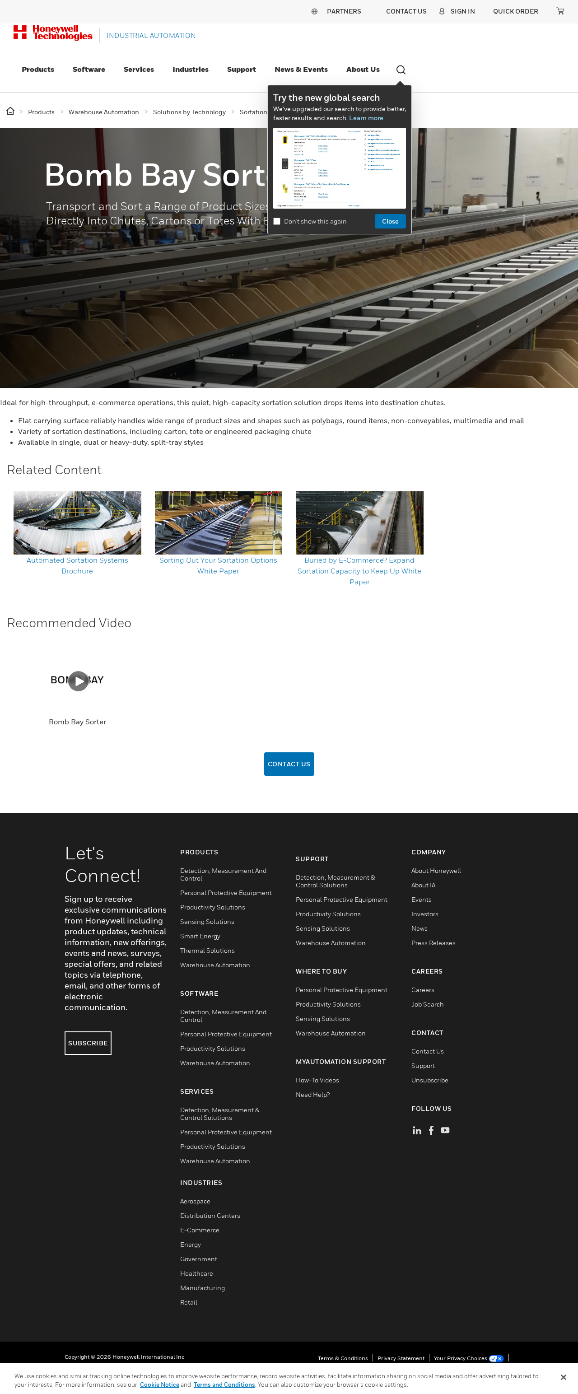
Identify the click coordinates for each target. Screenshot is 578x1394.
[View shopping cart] (560, 11)
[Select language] (314, 11)
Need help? (313, 1094)
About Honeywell (436, 870)
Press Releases (433, 942)
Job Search (427, 1004)
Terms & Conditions (343, 1358)
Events (421, 899)
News (419, 928)
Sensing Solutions (207, 921)
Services (139, 69)
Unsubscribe (429, 1080)
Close (390, 221)
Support (241, 69)
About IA (423, 885)
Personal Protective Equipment (226, 892)
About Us (363, 69)
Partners (344, 11)
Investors (424, 914)
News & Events (301, 69)
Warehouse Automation (215, 965)
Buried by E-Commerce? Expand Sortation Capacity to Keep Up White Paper (359, 570)
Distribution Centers (210, 1215)
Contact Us (289, 764)
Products (38, 69)
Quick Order (515, 11)
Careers (422, 989)
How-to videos (317, 1080)
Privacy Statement (401, 1358)
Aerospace (195, 1201)
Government (198, 1259)
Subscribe (88, 1043)
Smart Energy (200, 936)
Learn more (366, 117)
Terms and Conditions (224, 1384)
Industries (190, 69)
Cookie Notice (159, 1384)
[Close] (563, 1377)
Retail (188, 1302)
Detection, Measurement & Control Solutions (220, 1113)
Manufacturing (202, 1287)
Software (89, 69)
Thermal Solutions (207, 950)
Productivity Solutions (212, 907)
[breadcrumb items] (11, 111)
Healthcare (196, 1273)
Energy (190, 1244)
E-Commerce (199, 1230)
